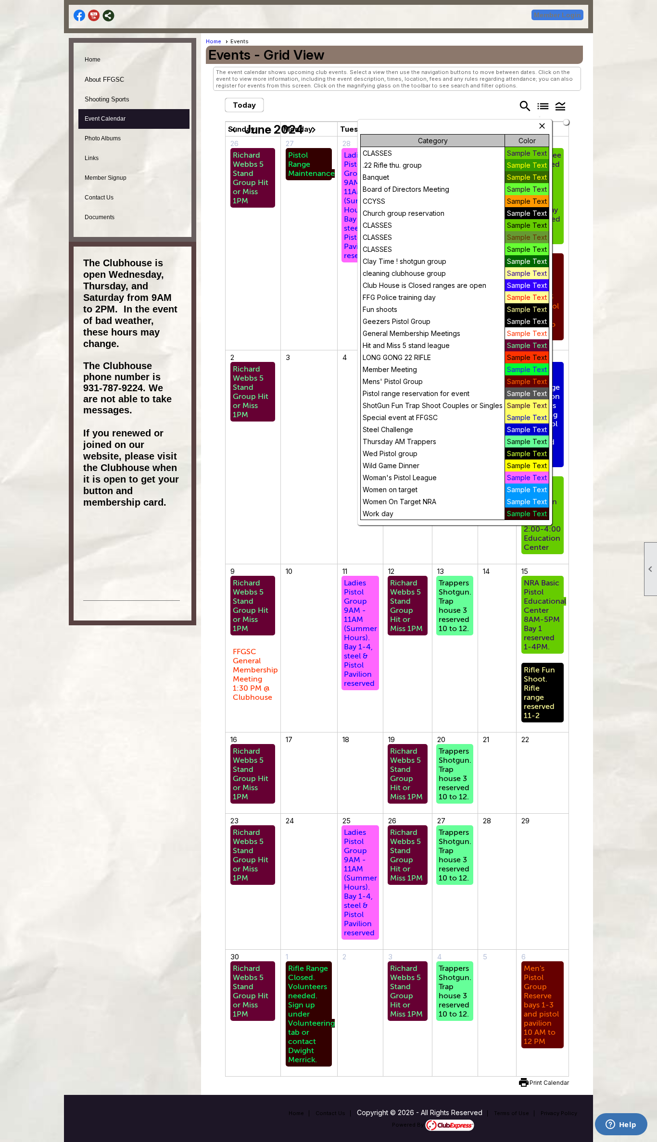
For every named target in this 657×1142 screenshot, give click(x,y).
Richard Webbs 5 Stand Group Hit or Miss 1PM (250, 178)
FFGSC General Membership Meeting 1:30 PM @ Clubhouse (255, 674)
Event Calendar (105, 118)
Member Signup (105, 177)
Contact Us (99, 197)
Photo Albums (103, 138)
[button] (560, 105)
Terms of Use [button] (511, 1113)
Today (244, 105)
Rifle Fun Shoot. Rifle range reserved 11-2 (539, 693)
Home (93, 59)
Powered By (408, 1124)
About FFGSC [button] (104, 79)
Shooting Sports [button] (107, 99)
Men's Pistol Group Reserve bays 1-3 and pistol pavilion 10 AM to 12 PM (541, 1005)
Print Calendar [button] (549, 1082)
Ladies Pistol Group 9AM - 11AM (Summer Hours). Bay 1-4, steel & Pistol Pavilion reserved (360, 633)
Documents (99, 217)
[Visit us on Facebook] (80, 16)
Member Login (557, 15)
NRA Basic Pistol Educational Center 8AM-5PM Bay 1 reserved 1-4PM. (545, 615)
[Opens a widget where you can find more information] (620, 1125)
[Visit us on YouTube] (94, 16)
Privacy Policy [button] (559, 1113)
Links (92, 158)
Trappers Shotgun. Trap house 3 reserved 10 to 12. (455, 606)
